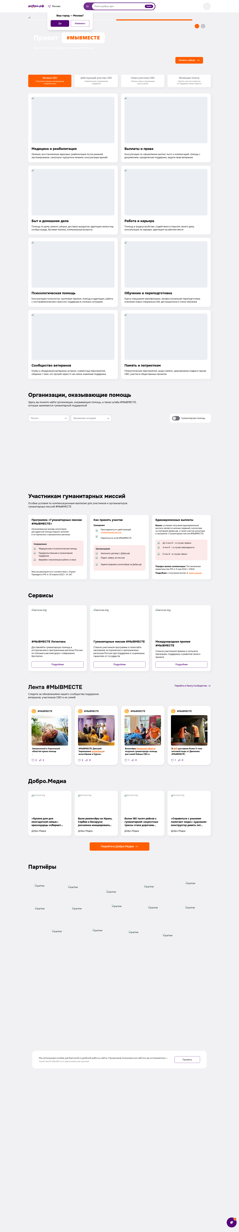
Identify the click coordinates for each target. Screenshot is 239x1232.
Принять (187, 1059)
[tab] (49, 81)
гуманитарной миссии (111, 532)
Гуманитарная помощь (193, 418)
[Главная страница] (36, 6)
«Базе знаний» (195, 573)
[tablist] (119, 81)
